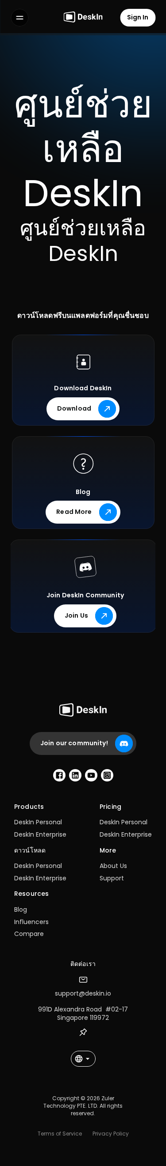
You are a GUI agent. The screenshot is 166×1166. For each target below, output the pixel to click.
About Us (113, 865)
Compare (29, 933)
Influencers (31, 921)
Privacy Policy (111, 1133)
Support (112, 878)
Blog (20, 909)
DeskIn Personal (38, 822)
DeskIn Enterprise (40, 834)
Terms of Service (60, 1133)
